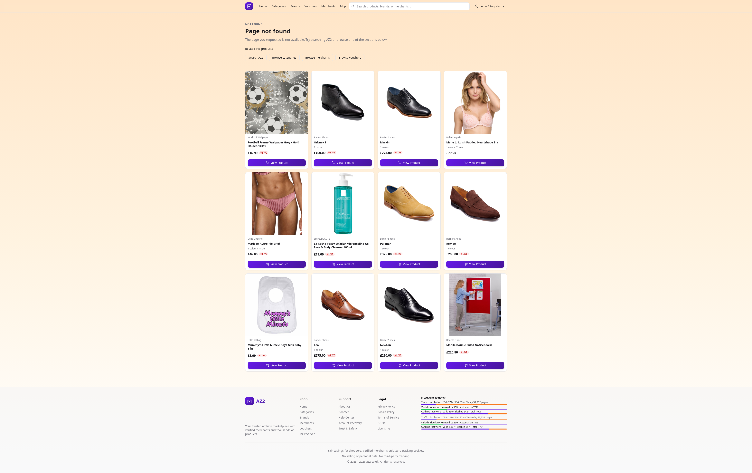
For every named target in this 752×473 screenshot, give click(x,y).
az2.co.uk (372, 461)
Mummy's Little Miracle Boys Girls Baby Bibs (274, 346)
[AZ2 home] (249, 6)
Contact (344, 412)
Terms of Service (388, 417)
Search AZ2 (256, 57)
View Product (279, 163)
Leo (316, 345)
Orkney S (320, 142)
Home (263, 6)
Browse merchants (317, 57)
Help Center (346, 417)
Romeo (451, 244)
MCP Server (307, 434)
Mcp (343, 6)
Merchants (328, 6)
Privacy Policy (386, 406)
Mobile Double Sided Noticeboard (469, 345)
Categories (279, 6)
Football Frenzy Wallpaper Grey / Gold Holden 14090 (273, 144)
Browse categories (284, 57)
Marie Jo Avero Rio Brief (264, 244)
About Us (345, 406)
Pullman (385, 244)
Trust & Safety (348, 428)
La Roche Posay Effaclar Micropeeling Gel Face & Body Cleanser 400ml (341, 245)
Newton (385, 345)
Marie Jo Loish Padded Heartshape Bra (472, 142)
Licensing (384, 428)
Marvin (385, 142)
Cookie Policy (386, 412)
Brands (295, 6)
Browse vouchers (350, 57)
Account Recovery (350, 423)
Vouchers (311, 6)
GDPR (381, 423)
